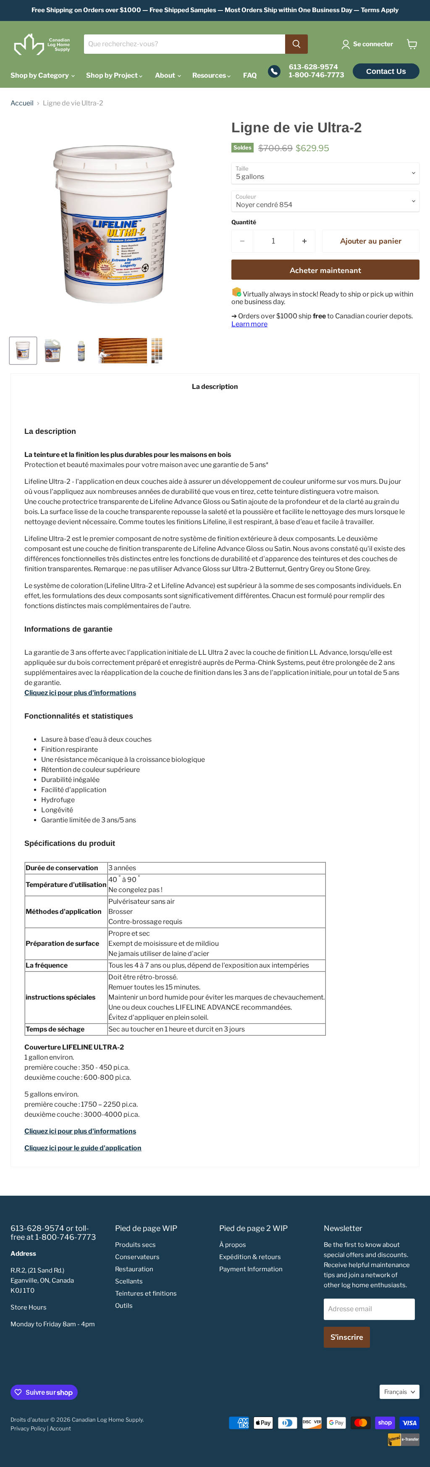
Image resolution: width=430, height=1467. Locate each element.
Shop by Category (40, 75)
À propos (232, 1245)
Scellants (129, 1281)
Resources (209, 75)
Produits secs (135, 1245)
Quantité (243, 222)
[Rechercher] (296, 44)
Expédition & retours (250, 1257)
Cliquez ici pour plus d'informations (80, 1131)
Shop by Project (112, 75)
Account (60, 1428)
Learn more (249, 324)
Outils (124, 1306)
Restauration (134, 1269)
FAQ (250, 75)
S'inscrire (346, 1337)
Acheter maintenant (325, 270)
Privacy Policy (28, 1428)
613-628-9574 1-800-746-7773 (316, 71)
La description (215, 387)
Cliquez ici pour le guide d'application (83, 1148)
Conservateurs (137, 1257)
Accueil (22, 103)
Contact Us (386, 71)
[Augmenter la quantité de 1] (304, 241)
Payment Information (251, 1269)
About (165, 75)
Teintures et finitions (146, 1293)
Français (395, 1391)
